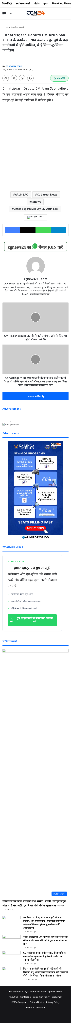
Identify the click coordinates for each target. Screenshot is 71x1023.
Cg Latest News (47, 194)
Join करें (61, 78)
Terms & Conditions (35, 1007)
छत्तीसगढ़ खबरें (18, 27)
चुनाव (45, 3)
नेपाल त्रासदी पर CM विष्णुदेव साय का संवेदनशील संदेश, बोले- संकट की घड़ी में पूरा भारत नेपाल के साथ (45, 940)
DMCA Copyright (20, 1002)
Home (7, 27)
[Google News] (35, 217)
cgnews (36, 201)
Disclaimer (57, 996)
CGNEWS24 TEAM (14, 66)
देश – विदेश (7, 3)
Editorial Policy (37, 1002)
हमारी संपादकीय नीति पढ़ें (39, 294)
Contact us (25, 996)
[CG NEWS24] (35, 13)
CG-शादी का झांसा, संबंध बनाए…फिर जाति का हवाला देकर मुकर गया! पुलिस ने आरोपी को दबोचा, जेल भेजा (44, 956)
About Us (13, 996)
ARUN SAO (21, 194)
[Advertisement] (35, 150)
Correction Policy (41, 996)
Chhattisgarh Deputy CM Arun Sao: (36, 209)
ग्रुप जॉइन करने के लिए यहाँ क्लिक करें (35, 620)
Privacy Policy (53, 1002)
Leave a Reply (35, 396)
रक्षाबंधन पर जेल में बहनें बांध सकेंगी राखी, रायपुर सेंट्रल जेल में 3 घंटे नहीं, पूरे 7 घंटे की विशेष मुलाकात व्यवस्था (34, 903)
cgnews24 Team (35, 279)
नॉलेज (36, 3)
